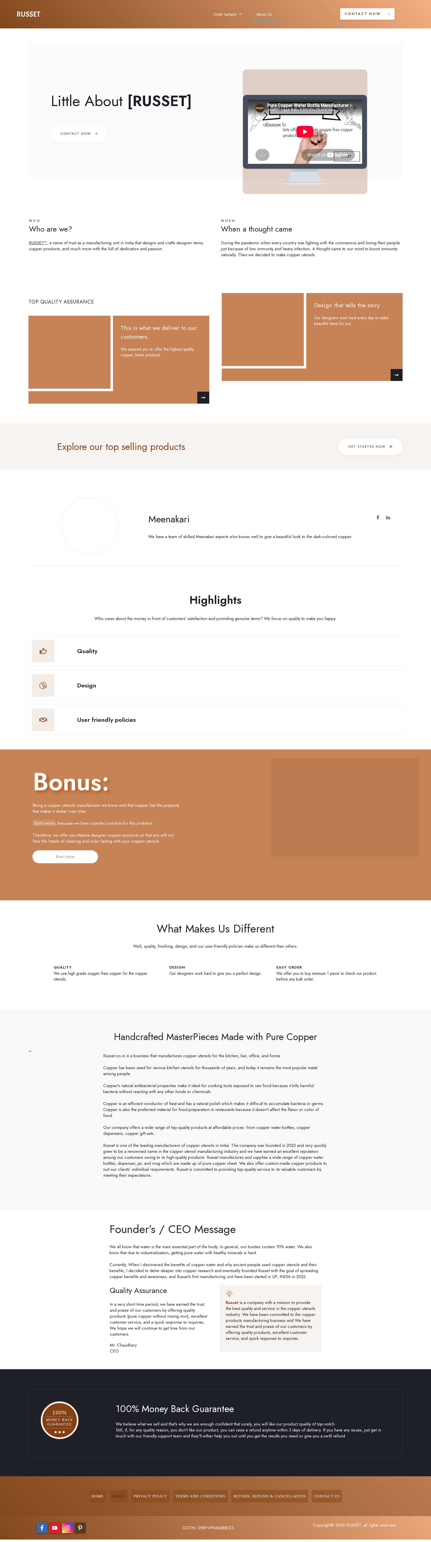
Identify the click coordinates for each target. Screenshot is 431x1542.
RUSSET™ (38, 243)
